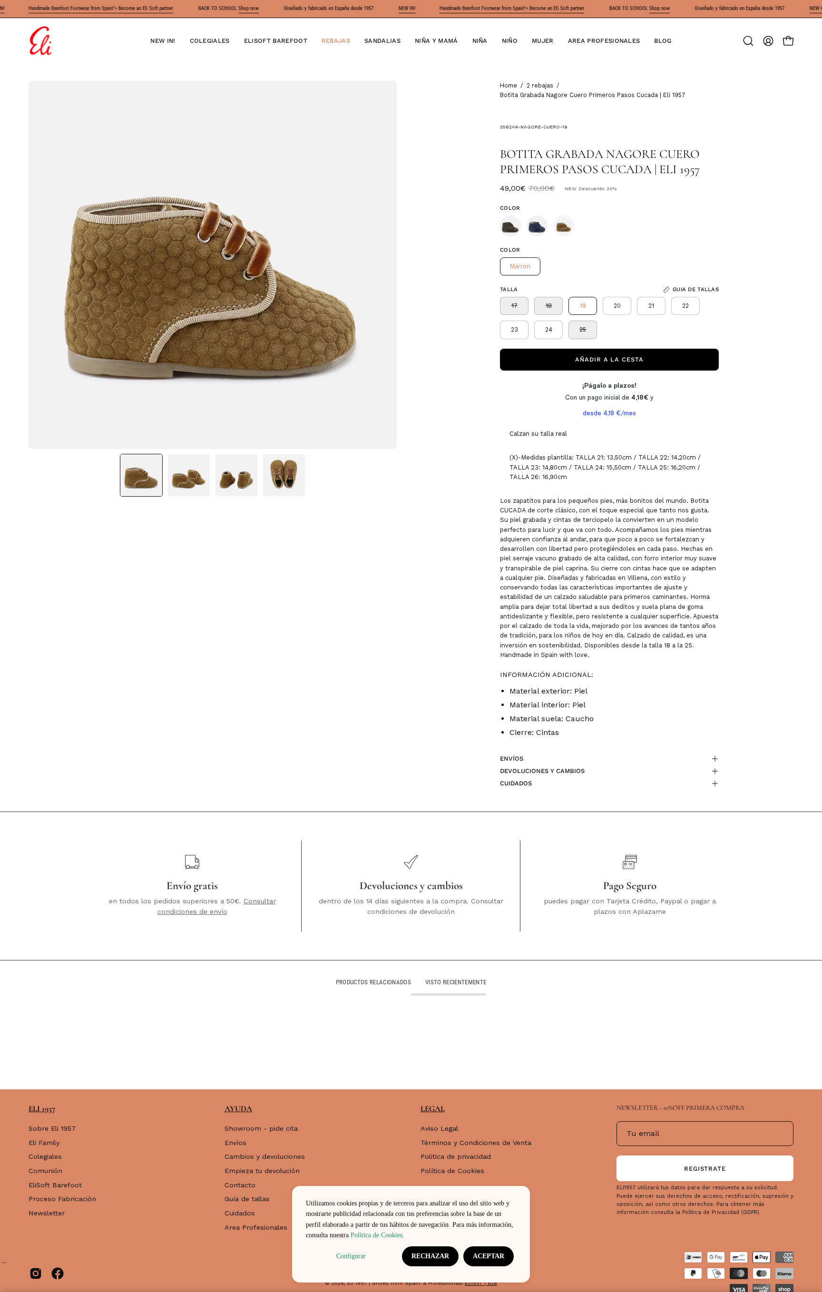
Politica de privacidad (456, 1157)
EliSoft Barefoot (55, 1185)
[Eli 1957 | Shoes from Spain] (40, 41)
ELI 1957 (42, 1109)
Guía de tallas (247, 1199)
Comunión (45, 1171)
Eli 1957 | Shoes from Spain (383, 1283)
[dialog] (411, 1234)
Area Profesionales (256, 1227)
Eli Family (44, 1142)
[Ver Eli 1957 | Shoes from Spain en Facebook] (57, 1273)
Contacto (240, 1185)
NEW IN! (384, 8)
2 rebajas (540, 85)
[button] (210, 41)
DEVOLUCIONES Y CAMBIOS (542, 770)
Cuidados (240, 1213)
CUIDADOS (516, 783)
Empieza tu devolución (262, 1171)
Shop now (226, 8)
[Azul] (537, 225)
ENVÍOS (511, 758)
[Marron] (510, 225)
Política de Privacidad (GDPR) (720, 1212)
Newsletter (47, 1213)
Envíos (235, 1142)
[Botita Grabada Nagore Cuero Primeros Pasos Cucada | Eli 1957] (141, 475)
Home (508, 85)
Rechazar (430, 1256)
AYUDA (238, 1109)
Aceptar (488, 1256)
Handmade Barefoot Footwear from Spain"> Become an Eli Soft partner (78, 8)
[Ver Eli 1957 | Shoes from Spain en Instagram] (36, 1273)
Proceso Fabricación (62, 1199)
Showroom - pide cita (261, 1128)
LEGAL (433, 1109)
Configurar (351, 1256)
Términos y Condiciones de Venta (476, 1142)
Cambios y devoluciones (265, 1157)
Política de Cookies (452, 1171)
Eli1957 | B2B (481, 1283)
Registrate (705, 1168)
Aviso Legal (439, 1128)
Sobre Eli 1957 (52, 1128)
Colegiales (45, 1157)
